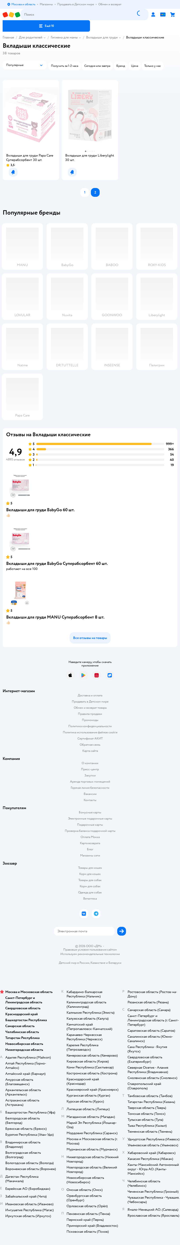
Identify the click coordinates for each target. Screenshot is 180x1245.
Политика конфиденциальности (90, 726)
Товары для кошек (90, 868)
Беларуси (114, 963)
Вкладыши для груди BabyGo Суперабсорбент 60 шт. (57, 563)
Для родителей (30, 37)
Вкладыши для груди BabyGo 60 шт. (40, 510)
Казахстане (97, 963)
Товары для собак (90, 880)
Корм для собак (90, 886)
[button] (46, 26)
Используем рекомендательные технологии (90, 954)
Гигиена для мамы (64, 37)
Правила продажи (90, 714)
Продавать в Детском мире (90, 701)
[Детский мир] (12, 14)
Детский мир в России (74, 963)
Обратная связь (90, 745)
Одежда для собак (90, 892)
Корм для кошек (90, 874)
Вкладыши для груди (102, 37)
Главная (8, 37)
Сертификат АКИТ (90, 738)
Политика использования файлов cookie (90, 732)
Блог (90, 849)
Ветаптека (90, 898)
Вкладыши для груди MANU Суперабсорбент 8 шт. (55, 617)
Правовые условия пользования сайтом (90, 949)
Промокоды (90, 720)
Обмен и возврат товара (90, 708)
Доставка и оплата (90, 695)
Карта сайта (90, 751)
